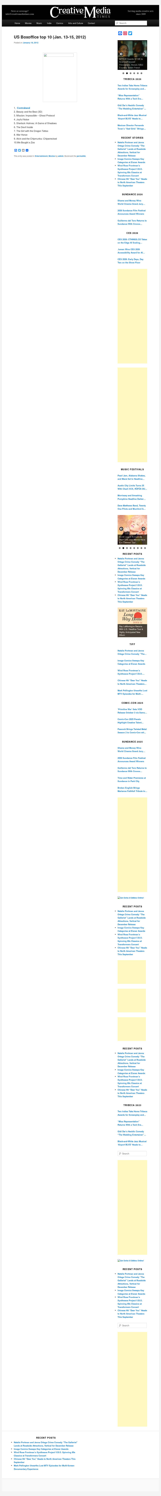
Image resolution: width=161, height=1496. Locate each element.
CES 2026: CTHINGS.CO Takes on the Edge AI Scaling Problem (132, 241)
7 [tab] (141, 548)
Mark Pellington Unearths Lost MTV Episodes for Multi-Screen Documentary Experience (132, 692)
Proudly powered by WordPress (80, 1485)
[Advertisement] (132, 316)
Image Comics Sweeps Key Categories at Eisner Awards (131, 662)
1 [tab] (123, 73)
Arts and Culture (75, 23)
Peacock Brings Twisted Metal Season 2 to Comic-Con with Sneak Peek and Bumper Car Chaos (132, 731)
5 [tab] (138, 73)
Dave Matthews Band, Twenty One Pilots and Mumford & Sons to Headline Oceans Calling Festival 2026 (132, 507)
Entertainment (41, 156)
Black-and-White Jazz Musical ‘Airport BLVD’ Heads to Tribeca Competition (132, 117)
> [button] (143, 54)
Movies (28, 23)
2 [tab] (127, 73)
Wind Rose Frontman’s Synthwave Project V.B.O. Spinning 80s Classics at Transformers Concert (130, 672)
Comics (59, 23)
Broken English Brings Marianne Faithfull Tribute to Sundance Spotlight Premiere (132, 789)
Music (39, 23)
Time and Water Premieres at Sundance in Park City (132, 779)
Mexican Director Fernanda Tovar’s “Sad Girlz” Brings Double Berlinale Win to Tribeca (131, 127)
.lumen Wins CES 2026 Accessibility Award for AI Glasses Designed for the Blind (130, 251)
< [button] (121, 54)
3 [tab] (130, 73)
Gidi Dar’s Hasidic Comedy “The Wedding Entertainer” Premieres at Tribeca (131, 107)
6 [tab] (141, 73)
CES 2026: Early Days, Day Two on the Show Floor (130, 261)
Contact (91, 23)
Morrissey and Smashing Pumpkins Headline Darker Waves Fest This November (131, 497)
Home (17, 23)
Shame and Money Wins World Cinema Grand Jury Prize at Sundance (130, 202)
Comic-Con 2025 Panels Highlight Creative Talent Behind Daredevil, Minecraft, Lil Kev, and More (131, 721)
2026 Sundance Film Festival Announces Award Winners (132, 212)
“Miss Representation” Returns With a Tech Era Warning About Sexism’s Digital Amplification (130, 97)
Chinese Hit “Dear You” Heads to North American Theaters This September (132, 182)
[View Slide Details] (132, 55)
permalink (81, 156)
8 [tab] (145, 548)
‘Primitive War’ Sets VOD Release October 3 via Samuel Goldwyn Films (132, 711)
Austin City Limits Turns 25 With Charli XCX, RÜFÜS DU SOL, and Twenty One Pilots (131, 487)
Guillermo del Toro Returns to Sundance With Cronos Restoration (132, 222)
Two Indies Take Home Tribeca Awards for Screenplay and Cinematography (132, 87)
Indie (49, 23)
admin (61, 156)
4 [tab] (134, 73)
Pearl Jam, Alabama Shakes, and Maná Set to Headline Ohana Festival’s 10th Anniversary (131, 477)
